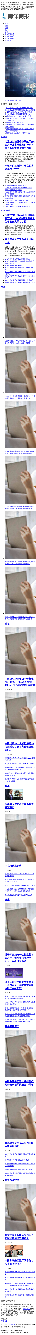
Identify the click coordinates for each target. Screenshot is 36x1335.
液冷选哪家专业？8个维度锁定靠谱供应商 (19, 764)
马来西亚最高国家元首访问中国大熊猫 (18, 1169)
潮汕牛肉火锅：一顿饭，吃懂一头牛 (18, 116)
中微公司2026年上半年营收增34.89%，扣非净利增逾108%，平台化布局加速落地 (20, 681)
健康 (6, 32)
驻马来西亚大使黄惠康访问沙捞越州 (17, 1160)
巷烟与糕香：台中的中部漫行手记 (18, 133)
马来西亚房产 (9, 36)
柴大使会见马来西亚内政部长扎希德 (17, 259)
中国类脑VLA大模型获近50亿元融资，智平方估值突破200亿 (19, 746)
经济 (6, 26)
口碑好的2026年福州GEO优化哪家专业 (18, 188)
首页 (6, 23)
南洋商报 (12, 1324)
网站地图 (4, 1321)
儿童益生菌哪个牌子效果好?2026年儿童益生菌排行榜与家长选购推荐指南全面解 (20, 144)
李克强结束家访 (13, 865)
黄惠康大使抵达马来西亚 (13, 265)
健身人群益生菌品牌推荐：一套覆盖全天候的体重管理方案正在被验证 (19, 985)
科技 (6, 28)
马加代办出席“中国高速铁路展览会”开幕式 (20, 885)
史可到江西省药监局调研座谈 (15, 185)
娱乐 (6, 30)
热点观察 (8, 40)
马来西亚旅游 (9, 38)
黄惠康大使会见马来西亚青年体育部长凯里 (20, 282)
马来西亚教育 (9, 34)
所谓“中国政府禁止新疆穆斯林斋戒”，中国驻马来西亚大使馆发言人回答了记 (20, 218)
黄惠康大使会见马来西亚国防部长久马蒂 (19, 280)
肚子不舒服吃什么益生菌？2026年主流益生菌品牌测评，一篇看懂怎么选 (19, 957)
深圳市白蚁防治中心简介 (14, 122)
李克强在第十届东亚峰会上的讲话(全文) (19, 895)
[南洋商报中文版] (16, 20)
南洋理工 (26, 1309)
